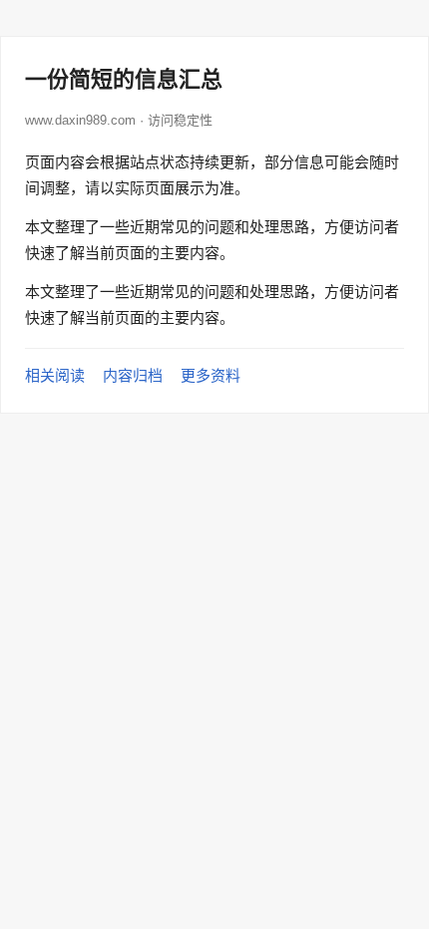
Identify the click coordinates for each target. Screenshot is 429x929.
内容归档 (133, 375)
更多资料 (210, 375)
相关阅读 (55, 375)
